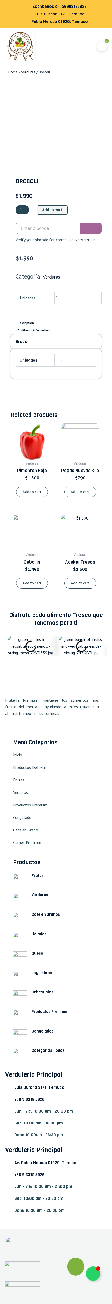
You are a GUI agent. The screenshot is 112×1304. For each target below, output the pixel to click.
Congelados (23, 817)
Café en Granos (46, 914)
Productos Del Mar (29, 767)
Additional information (34, 330)
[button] (57, 46)
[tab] (56, 323)
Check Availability (91, 228)
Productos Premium (30, 804)
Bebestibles (42, 992)
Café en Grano (25, 829)
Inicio (17, 754)
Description (26, 323)
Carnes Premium (27, 842)
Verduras (28, 72)
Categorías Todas (48, 1050)
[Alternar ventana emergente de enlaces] (93, 1273)
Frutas (18, 779)
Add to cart (52, 210)
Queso (37, 953)
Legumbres (42, 972)
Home (13, 72)
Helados (39, 934)
